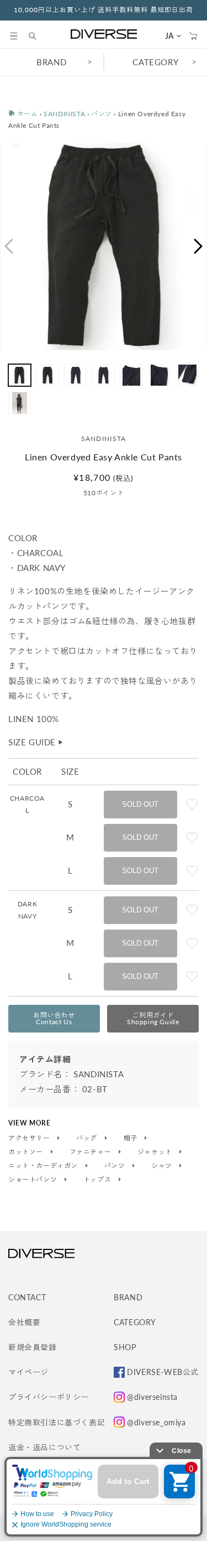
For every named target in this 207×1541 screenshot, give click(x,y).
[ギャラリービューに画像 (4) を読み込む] (103, 375)
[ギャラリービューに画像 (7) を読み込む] (187, 375)
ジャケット (155, 1152)
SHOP (125, 1347)
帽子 (132, 1138)
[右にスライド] (198, 246)
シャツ (162, 1166)
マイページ (28, 1372)
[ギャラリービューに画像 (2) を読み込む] (47, 375)
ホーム (26, 114)
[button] (14, 36)
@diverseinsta (152, 1397)
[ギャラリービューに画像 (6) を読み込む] (159, 375)
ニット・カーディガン (44, 1166)
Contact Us (54, 1018)
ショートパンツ (33, 1179)
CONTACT (27, 1297)
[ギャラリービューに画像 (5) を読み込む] (131, 375)
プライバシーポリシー (48, 1397)
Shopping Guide (153, 1018)
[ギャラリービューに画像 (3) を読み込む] (75, 375)
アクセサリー (30, 1138)
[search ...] (38, 36)
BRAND (51, 62)
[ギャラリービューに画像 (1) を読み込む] (19, 375)
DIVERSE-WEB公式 (163, 1372)
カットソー (26, 1152)
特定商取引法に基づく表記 (56, 1422)
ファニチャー (91, 1152)
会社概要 (24, 1322)
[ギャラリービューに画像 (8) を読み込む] (19, 403)
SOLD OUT (140, 804)
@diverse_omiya (156, 1422)
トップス (98, 1179)
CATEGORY (135, 1322)
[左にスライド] (8, 246)
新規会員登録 (32, 1347)
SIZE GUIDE (36, 742)
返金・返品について (44, 1447)
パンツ (101, 114)
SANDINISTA (64, 114)
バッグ (87, 1138)
